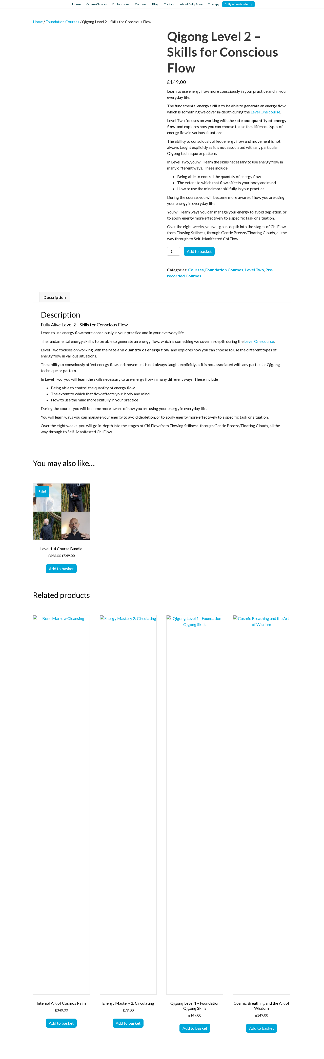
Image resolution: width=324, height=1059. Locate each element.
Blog (155, 4)
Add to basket (199, 251)
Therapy (213, 4)
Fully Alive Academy (238, 4)
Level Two (254, 269)
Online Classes (96, 4)
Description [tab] (55, 297)
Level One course (265, 111)
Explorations (120, 4)
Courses (141, 4)
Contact (169, 4)
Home (76, 4)
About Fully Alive (191, 4)
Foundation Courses (62, 21)
